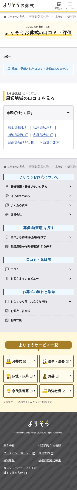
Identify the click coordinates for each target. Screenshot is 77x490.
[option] (38, 186)
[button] (39, 113)
